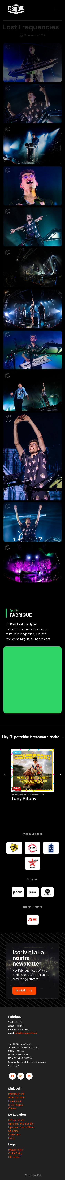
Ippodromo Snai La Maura (21, 1127)
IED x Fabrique (15, 1105)
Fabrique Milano (16, 1120)
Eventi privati (14, 1101)
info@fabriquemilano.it (26, 1033)
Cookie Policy (15, 1153)
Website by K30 (33, 1175)
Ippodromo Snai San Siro (20, 1123)
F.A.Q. (11, 1138)
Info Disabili (14, 1157)
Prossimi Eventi (16, 1094)
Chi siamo (13, 1131)
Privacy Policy (15, 1149)
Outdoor (12, 1108)
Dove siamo (14, 1134)
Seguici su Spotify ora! (35, 639)
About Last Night (16, 1097)
